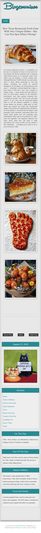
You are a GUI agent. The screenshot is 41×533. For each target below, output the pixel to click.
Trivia (5, 410)
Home (5, 21)
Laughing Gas (8, 420)
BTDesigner (18, 527)
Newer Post (8, 335)
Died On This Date (9, 403)
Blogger (34, 527)
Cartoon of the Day (9, 416)
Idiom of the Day (9, 413)
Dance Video (7, 423)
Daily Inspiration (8, 406)
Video (5, 426)
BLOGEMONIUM (20, 525)
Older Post (33, 335)
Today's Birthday (9, 400)
